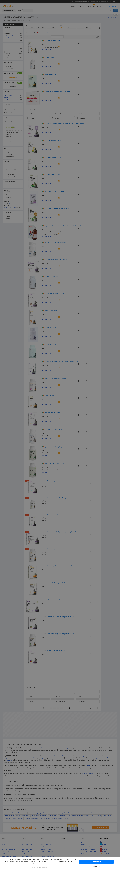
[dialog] (60, 864)
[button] (40, 867)
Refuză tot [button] (96, 866)
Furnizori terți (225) (69, 863)
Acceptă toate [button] (96, 862)
